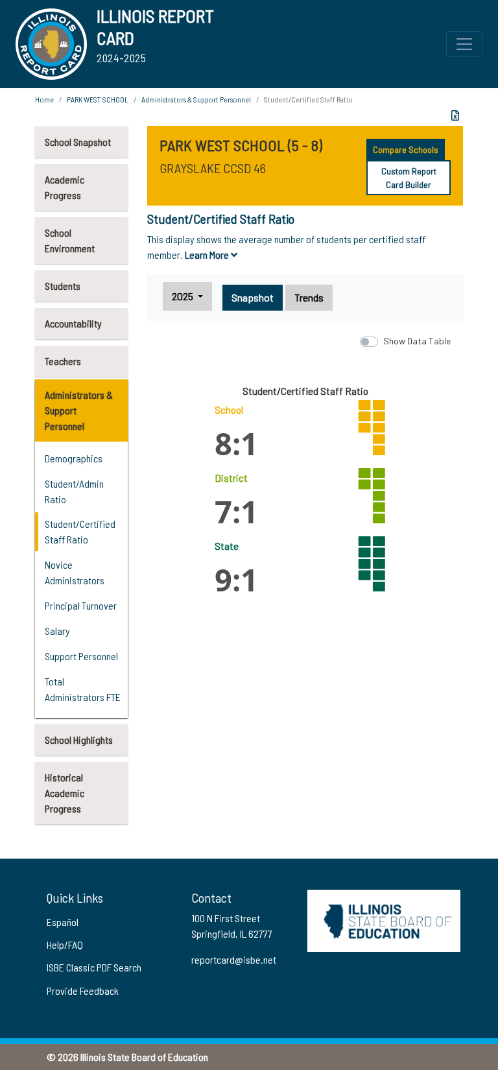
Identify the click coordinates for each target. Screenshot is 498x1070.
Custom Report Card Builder (408, 177)
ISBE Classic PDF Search (94, 967)
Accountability (73, 323)
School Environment (70, 240)
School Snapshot (78, 142)
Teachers (63, 361)
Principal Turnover (81, 605)
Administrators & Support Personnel (79, 410)
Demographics (73, 458)
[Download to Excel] (455, 115)
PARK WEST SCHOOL (97, 99)
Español (62, 922)
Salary (57, 630)
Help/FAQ (65, 944)
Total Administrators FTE (83, 689)
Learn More (208, 254)
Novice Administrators (74, 572)
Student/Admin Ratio (74, 491)
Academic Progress (64, 187)
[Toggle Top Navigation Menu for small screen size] (464, 44)
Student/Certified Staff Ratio (80, 531)
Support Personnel (81, 656)
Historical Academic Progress (64, 792)
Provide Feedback (83, 990)
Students (62, 285)
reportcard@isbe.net (233, 959)
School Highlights (79, 739)
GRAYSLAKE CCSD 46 (213, 168)
